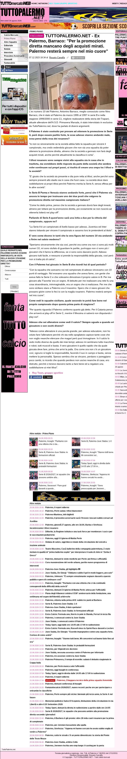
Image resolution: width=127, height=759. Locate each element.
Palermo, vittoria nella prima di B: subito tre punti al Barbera (73, 600)
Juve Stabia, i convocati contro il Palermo (64, 621)
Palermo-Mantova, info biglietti (59, 514)
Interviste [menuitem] (8, 52)
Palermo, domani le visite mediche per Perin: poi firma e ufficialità (76, 559)
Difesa (7, 266)
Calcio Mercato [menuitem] (11, 35)
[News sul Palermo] (22, 13)
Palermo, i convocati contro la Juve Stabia (65, 618)
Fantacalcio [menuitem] (9, 63)
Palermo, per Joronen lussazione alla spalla (65, 725)
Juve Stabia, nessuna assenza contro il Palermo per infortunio (74, 652)
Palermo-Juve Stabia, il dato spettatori (63, 607)
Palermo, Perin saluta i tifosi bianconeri (63, 511)
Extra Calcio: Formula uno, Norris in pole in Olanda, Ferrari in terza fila (78, 614)
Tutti (6, 279)
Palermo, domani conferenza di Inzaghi (63, 684)
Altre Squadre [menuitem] (10, 42)
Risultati (14, 291)
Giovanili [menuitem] (8, 59)
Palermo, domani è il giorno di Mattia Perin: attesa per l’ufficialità (75, 590)
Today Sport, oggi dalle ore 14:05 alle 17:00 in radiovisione (72, 625)
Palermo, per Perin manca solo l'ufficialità (64, 666)
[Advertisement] (14, 195)
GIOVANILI (121, 222)
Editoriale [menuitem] (8, 45)
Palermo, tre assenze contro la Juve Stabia (65, 656)
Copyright (68, 757)
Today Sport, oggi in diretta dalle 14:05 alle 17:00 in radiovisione (75, 673)
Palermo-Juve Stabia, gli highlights (61, 569)
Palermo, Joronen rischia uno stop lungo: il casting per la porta (74, 745)
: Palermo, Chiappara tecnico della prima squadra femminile (79, 680)
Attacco (8, 275)
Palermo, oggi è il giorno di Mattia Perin (63, 538)
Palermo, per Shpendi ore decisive (61, 649)
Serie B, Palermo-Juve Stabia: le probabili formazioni (70, 645)
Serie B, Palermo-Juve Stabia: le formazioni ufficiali (69, 611)
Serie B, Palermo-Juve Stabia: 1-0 (96, 441)
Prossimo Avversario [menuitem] (14, 56)
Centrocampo (10, 270)
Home (4, 31)
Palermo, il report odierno (57, 507)
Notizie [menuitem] (7, 49)
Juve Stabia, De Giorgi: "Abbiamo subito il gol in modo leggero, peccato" (79, 573)
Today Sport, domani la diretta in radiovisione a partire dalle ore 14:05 (77, 708)
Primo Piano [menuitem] (9, 38)
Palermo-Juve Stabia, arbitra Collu (61, 742)
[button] (14, 287)
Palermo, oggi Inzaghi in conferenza (62, 670)
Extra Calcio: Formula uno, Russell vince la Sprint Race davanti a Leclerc (79, 628)
